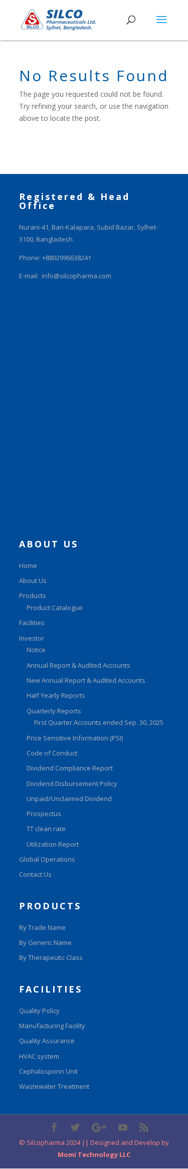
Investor (31, 638)
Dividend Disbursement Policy (72, 783)
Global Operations (47, 859)
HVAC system (39, 1056)
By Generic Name (45, 942)
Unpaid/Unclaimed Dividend (69, 798)
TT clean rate (46, 828)
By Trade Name (42, 927)
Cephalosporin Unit (48, 1071)
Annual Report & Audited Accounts (78, 665)
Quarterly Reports (54, 710)
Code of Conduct (52, 752)
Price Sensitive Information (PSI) (75, 737)
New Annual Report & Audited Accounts (86, 680)
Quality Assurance (47, 1040)
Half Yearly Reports (56, 695)
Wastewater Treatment (54, 1086)
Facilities (32, 622)
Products (32, 595)
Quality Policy (39, 1010)
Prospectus (44, 813)
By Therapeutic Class (51, 957)
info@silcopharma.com (76, 275)
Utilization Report (53, 844)
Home (28, 565)
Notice (36, 649)
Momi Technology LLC (94, 1154)
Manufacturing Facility (52, 1025)
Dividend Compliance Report (70, 767)
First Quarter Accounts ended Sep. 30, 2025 (98, 722)
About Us (33, 580)
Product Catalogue (55, 607)
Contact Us (35, 874)
